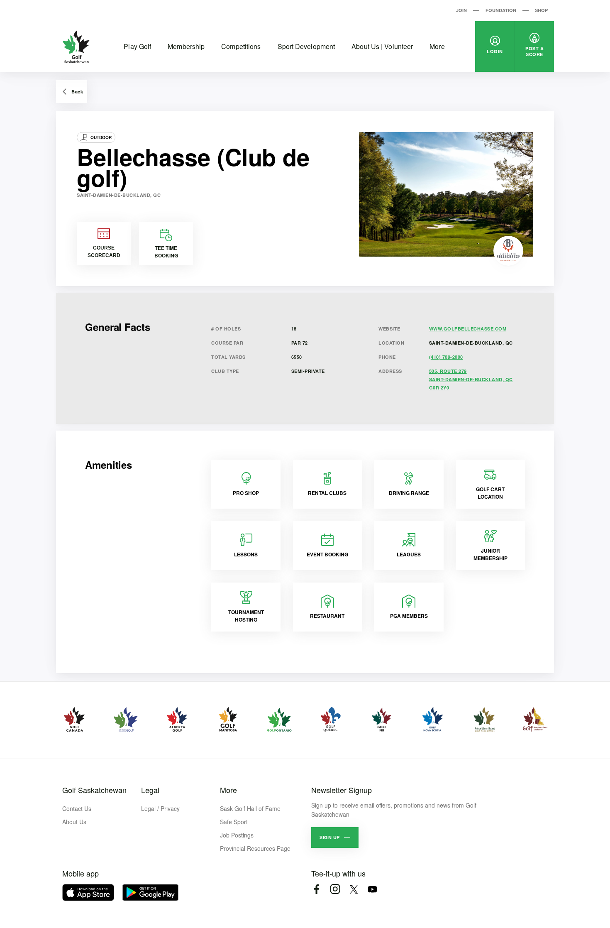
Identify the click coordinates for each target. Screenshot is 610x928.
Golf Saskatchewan (94, 789)
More (436, 46)
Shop (541, 10)
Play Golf (137, 46)
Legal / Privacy (160, 808)
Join (461, 10)
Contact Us (76, 808)
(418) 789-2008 (446, 357)
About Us (74, 822)
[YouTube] (372, 889)
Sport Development (306, 46)
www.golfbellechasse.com (468, 329)
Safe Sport (234, 822)
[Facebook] (316, 889)
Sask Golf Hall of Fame (250, 808)
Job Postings (237, 835)
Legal (150, 789)
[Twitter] (354, 889)
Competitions (241, 46)
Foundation (501, 10)
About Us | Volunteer (382, 46)
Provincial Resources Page (255, 848)
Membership (186, 46)
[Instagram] (335, 889)
